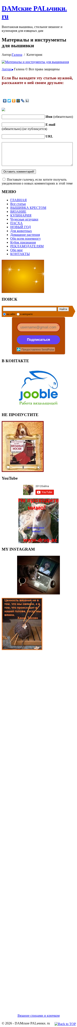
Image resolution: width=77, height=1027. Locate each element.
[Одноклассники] (14, 100)
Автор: (7, 69)
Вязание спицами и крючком (39, 1015)
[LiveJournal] (23, 100)
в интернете (26, 314)
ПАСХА (16, 223)
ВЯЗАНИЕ (18, 211)
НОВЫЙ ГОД (20, 227)
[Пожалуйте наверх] (65, 1024)
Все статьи (18, 204)
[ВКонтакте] (5, 100)
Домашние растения (25, 234)
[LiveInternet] (27, 100)
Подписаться (38, 340)
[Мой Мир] (18, 100)
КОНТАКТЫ (20, 254)
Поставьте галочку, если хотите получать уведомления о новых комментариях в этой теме (37, 181)
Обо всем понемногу (25, 238)
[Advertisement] (38, 826)
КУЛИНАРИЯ (20, 215)
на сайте (11, 314)
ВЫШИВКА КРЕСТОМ (28, 208)
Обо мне (16, 250)
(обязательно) (59, 116)
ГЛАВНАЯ (18, 200)
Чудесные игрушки (24, 219)
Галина (17, 54)
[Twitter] (9, 100)
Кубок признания (23, 242)
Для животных (21, 231)
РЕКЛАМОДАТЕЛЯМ (27, 246)
